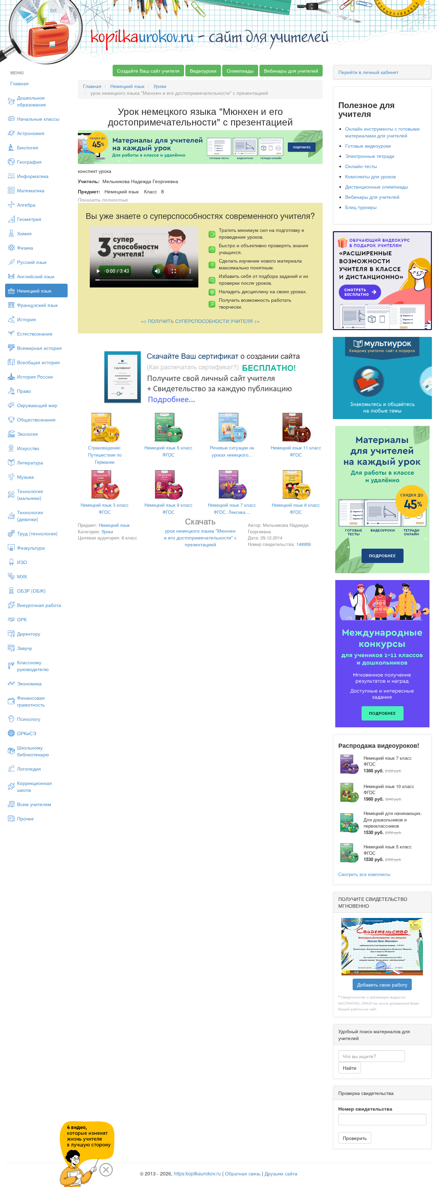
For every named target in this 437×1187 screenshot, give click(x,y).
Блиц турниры (361, 207)
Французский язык (37, 304)
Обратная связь (242, 1173)
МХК (22, 576)
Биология (27, 147)
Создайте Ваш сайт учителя (148, 70)
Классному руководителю (33, 665)
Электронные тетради (369, 155)
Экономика (29, 683)
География (29, 161)
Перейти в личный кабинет (368, 72)
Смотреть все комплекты (364, 874)
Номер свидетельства (365, 1108)
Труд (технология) (37, 533)
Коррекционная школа (34, 786)
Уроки (159, 86)
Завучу (24, 647)
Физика (25, 247)
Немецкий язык (34, 290)
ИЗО (22, 562)
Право (24, 390)
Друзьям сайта (281, 1173)
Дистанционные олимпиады (376, 186)
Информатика (32, 176)
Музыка (25, 476)
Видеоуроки (203, 70)
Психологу (28, 718)
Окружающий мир (37, 405)
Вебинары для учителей (291, 70)
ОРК (22, 619)
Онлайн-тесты (361, 166)
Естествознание (35, 333)
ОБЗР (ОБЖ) (31, 590)
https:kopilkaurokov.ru (197, 1173)
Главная (19, 83)
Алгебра (26, 204)
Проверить (355, 1137)
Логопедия (29, 768)
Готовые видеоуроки (368, 145)
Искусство (28, 448)
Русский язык (31, 261)
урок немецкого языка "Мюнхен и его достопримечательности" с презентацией (200, 533)
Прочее (25, 818)
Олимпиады (240, 70)
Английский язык (35, 276)
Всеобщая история (38, 362)
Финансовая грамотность (31, 701)
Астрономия (30, 133)
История (26, 319)
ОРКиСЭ (26, 733)
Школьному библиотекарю (33, 751)
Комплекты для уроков (370, 176)
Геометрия (29, 219)
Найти (349, 1067)
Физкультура (31, 547)
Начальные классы (38, 118)
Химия (24, 233)
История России (35, 376)
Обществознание (36, 419)
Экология (27, 433)
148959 (303, 544)
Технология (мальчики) (30, 494)
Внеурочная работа (39, 605)
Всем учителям (34, 804)
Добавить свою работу (382, 984)
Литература (30, 462)
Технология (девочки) (30, 515)
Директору (28, 633)
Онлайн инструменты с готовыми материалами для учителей (382, 132)
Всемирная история (39, 347)
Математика (30, 190)
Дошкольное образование (31, 101)
